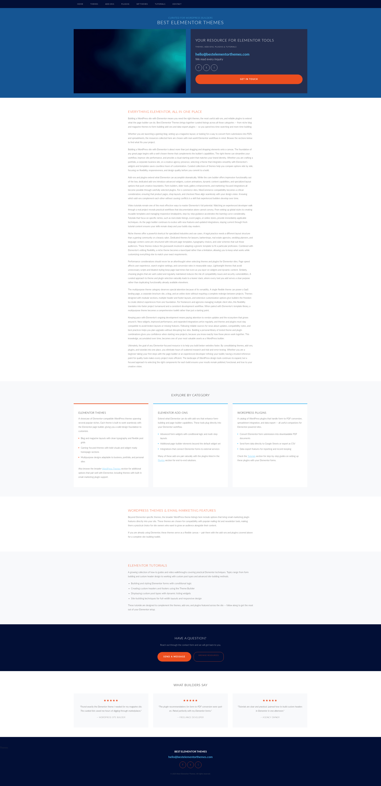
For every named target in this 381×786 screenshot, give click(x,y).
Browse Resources (209, 655)
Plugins (125, 4)
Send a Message (174, 657)
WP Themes (142, 4)
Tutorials (160, 4)
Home (80, 4)
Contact (177, 4)
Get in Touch (249, 79)
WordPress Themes (111, 469)
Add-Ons (109, 4)
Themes (94, 4)
